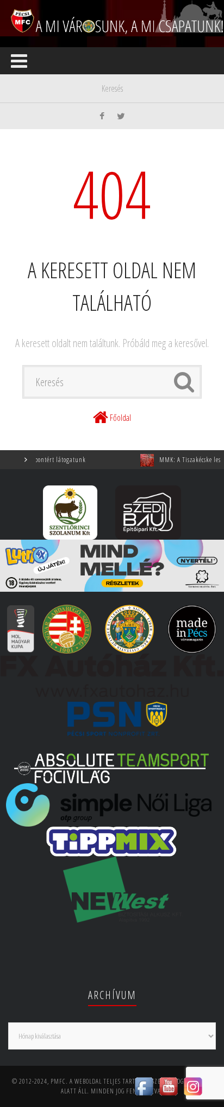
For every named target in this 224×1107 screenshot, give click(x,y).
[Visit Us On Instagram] (193, 1085)
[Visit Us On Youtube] (168, 1085)
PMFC (58, 1081)
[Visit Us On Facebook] (144, 1085)
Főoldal (120, 418)
